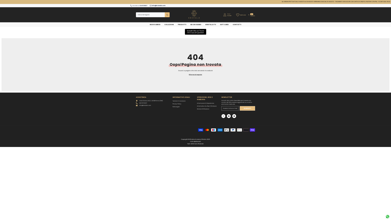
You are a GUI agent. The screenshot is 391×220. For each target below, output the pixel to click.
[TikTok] (234, 116)
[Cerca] (153, 14)
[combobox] (150, 14)
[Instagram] (229, 116)
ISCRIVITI (247, 108)
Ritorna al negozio (195, 74)
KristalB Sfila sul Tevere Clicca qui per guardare (195, 32)
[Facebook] (223, 116)
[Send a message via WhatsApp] (387, 216)
